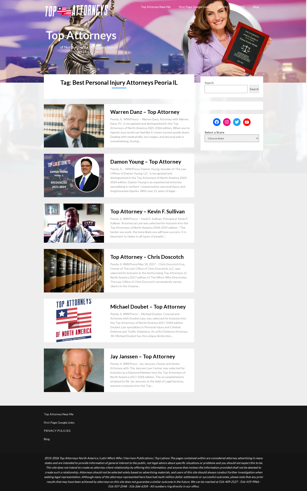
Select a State (214, 132)
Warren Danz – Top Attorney (144, 112)
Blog (256, 7)
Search (209, 83)
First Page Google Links (194, 7)
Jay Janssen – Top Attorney (142, 356)
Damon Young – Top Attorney (145, 161)
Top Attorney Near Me (156, 7)
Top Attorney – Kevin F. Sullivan (147, 211)
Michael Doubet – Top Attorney (148, 306)
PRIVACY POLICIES (231, 7)
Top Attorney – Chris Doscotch (147, 257)
